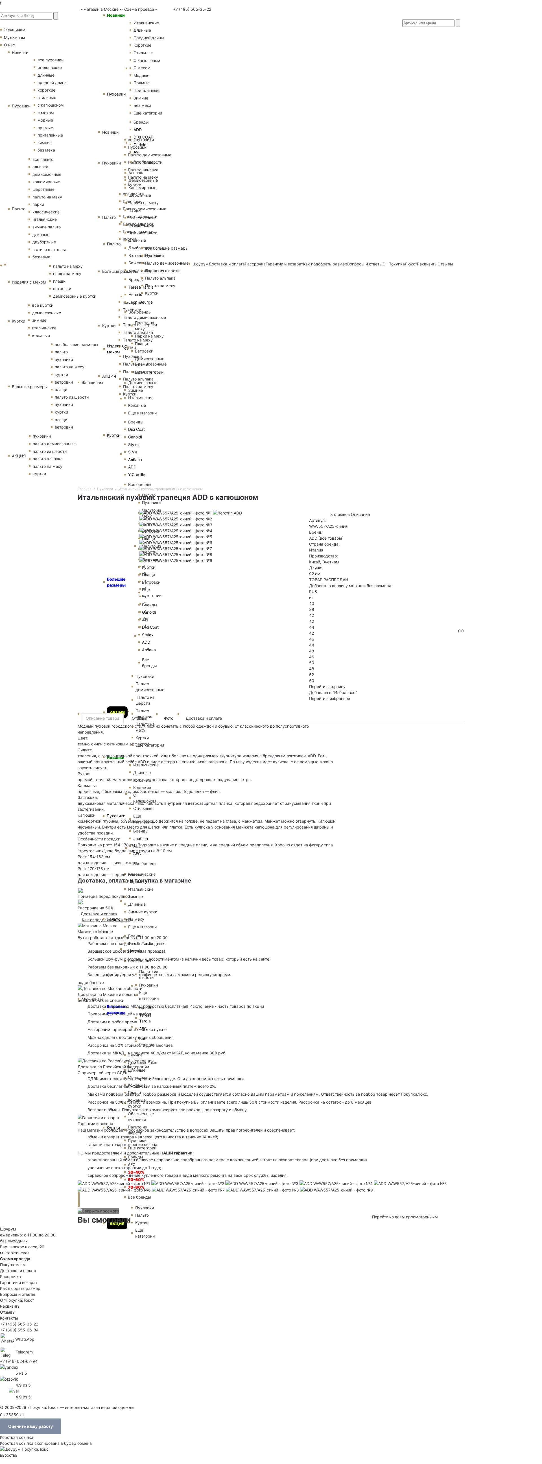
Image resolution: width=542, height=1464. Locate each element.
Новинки (116, 15)
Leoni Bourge (140, 302)
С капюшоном (147, 60)
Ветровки (144, 351)
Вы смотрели (104, 1220)
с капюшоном (51, 105)
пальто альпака (48, 458)
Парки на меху (149, 336)
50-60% (136, 1179)
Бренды (141, 122)
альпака (40, 166)
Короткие (142, 45)
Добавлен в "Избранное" (333, 692)
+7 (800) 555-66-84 (19, 1329)
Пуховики (116, 94)
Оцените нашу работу (30, 1426)
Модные (141, 75)
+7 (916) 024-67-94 (19, 1361)
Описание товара (102, 718)
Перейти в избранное (329, 698)
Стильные (143, 52)
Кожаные (137, 405)
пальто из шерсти (72, 397)
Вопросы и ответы (17, 1294)
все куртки (42, 305)
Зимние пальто (142, 232)
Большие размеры (116, 1009)
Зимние (141, 98)
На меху (136, 919)
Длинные (142, 30)
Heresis (135, 294)
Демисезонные (143, 180)
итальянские (50, 67)
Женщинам (92, 382)
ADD (138, 129)
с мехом (46, 112)
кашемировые (46, 181)
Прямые (142, 82)
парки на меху (67, 273)
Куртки (113, 435)
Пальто (114, 243)
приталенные (50, 135)
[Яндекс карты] (9, 1366)
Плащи (141, 343)
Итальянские (141, 225)
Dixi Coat (136, 429)
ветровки (62, 288)
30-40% (136, 1172)
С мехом (142, 67)
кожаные (41, 335)
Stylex (134, 444)
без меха (46, 150)
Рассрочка (10, 1276)
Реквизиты (10, 1306)
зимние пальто (46, 226)
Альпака (136, 172)
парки (38, 204)
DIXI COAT (143, 137)
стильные (47, 97)
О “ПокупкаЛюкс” (17, 1300)
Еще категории (148, 113)
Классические (142, 217)
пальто (61, 351)
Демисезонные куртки (149, 361)
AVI (136, 152)
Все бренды (145, 161)
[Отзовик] (9, 1378)
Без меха (142, 105)
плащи (59, 281)
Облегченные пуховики (141, 1116)
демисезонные (46, 174)
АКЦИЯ (117, 712)
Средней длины (149, 37)
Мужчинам (92, 999)
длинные (46, 75)
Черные (135, 881)
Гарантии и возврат (18, 1282)
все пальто (42, 159)
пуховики (64, 359)
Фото (168, 718)
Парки (134, 210)
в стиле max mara (49, 249)
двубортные (44, 241)
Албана (135, 459)
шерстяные (43, 189)
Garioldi (140, 144)
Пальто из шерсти (137, 1130)
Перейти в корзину (327, 686)
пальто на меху (47, 196)
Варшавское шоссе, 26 (111, 951)
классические (46, 211)
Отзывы (142, 718)
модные (45, 120)
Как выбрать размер (20, 1288)
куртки (61, 374)
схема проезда (149, 951)
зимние (45, 142)
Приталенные (146, 90)
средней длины (52, 82)
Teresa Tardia (141, 287)
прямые (45, 127)
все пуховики (51, 59)
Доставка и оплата (204, 718)
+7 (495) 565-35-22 (191, 9)
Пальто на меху (143, 202)
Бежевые (137, 262)
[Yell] (14, 1390)
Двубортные (140, 247)
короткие (46, 90)
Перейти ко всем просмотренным (405, 1216)
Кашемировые (142, 187)
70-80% (136, 1187)
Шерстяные (139, 195)
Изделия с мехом (117, 348)
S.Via (132, 451)
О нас (9, 44)
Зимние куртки (142, 911)
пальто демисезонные (54, 443)
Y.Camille (136, 474)
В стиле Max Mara (145, 255)
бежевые (41, 256)
